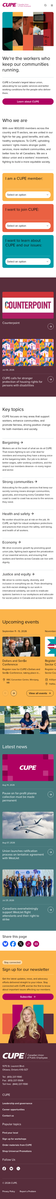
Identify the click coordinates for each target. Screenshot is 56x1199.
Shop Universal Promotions (17, 1151)
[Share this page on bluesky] (5, 944)
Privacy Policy (8, 1191)
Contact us (8, 1115)
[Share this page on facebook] (13, 944)
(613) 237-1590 (14, 1076)
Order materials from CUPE (17, 1145)
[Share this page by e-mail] (36, 944)
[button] (5, 693)
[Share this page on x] (21, 944)
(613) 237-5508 (15, 1080)
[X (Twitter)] (18, 1168)
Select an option (16, 195)
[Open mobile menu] (52, 5)
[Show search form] (45, 5)
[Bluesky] (11, 1168)
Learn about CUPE (28, 101)
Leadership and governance (17, 1103)
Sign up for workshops (14, 1139)
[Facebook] (4, 1168)
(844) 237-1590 (20, 1084)
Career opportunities (13, 1109)
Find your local (10, 1132)
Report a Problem (28, 1191)
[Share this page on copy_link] (28, 944)
